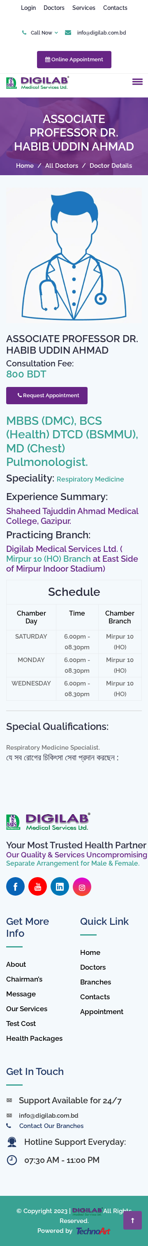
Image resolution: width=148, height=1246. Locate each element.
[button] (136, 81)
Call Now (41, 33)
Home (25, 165)
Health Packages (34, 1038)
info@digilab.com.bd (101, 33)
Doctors (54, 8)
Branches (95, 982)
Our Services (26, 1009)
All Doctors (61, 165)
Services (83, 8)
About (16, 964)
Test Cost (21, 1023)
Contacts (115, 8)
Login (28, 8)
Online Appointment (76, 59)
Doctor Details (111, 165)
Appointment (101, 1011)
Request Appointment (50, 395)
